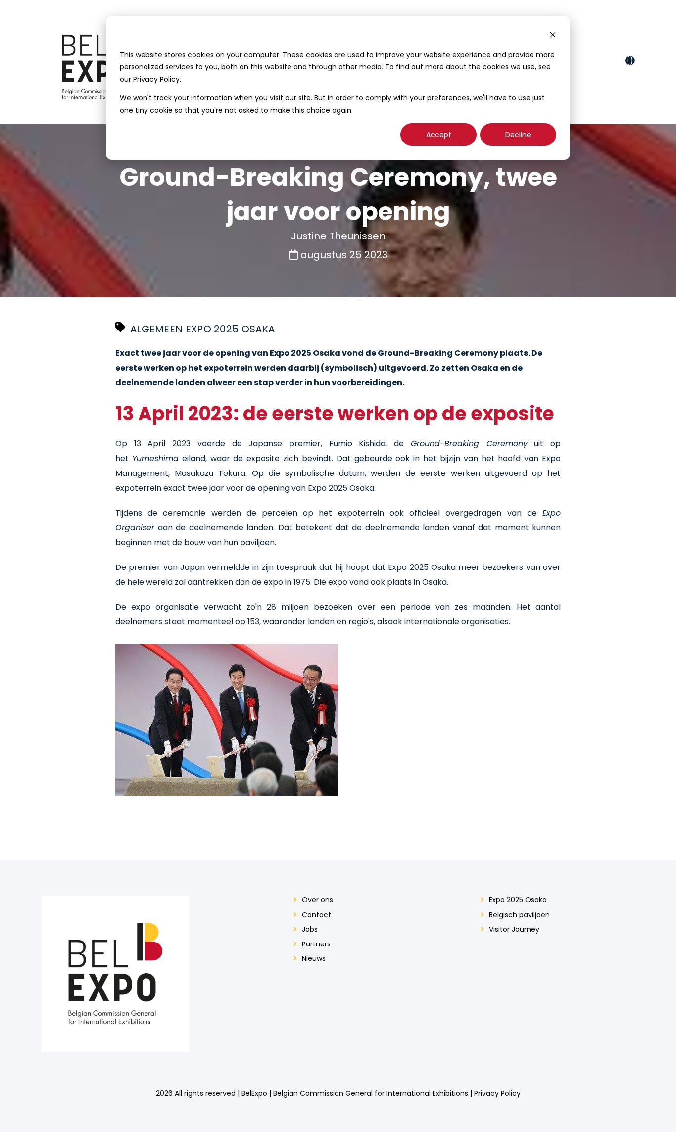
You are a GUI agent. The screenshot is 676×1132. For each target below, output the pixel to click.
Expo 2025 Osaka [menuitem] (518, 900)
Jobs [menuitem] (310, 929)
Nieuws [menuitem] (314, 958)
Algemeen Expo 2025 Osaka (202, 329)
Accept (438, 135)
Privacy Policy (497, 1093)
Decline (518, 135)
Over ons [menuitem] (317, 900)
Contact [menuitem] (316, 915)
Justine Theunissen (338, 236)
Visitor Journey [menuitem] (514, 929)
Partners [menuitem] (316, 944)
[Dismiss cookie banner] (552, 36)
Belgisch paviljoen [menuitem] (519, 915)
